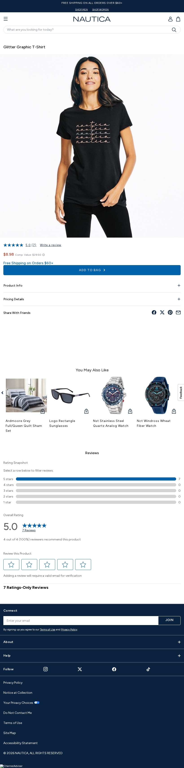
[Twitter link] (80, 669)
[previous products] (4, 392)
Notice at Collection (17, 693)
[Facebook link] (114, 669)
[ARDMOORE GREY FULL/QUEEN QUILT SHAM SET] (26, 395)
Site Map (9, 733)
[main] (92, 318)
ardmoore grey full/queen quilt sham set (24, 426)
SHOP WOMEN (100, 9)
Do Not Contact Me (17, 713)
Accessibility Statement (20, 743)
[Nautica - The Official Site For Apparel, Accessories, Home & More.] (92, 19)
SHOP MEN (81, 9)
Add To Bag (90, 270)
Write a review (50, 245)
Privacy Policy (69, 629)
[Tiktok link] (148, 669)
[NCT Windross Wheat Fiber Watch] (157, 395)
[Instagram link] (45, 669)
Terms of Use (47, 629)
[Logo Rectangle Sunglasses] (70, 395)
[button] (11, 564)
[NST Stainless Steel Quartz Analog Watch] (113, 395)
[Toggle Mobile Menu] (5, 19)
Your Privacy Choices (18, 703)
